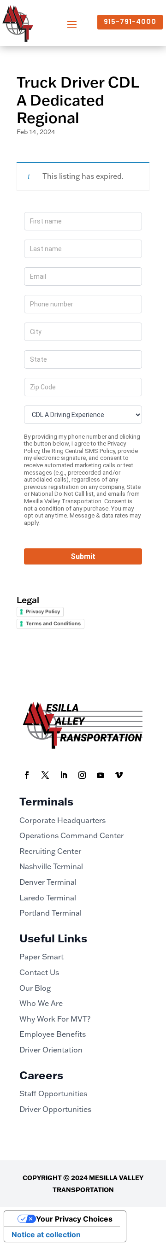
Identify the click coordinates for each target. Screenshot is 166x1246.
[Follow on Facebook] (26, 775)
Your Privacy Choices (74, 1218)
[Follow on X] (45, 775)
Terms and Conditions (53, 623)
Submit (83, 556)
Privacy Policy (43, 611)
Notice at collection (46, 1234)
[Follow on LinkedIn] (63, 775)
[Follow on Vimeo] (119, 775)
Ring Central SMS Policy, (84, 450)
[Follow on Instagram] (82, 775)
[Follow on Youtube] (100, 775)
